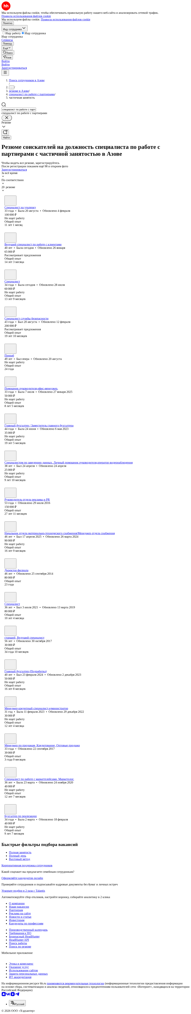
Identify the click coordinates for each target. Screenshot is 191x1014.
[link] (7, 52)
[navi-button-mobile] (5, 73)
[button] (5, 61)
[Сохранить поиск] (5, 133)
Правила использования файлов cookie (65, 19)
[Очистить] (6, 118)
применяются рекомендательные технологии (75, 983)
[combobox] (18, 109)
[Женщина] (10, 201)
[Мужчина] (10, 312)
